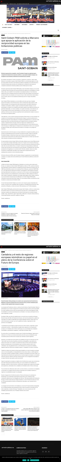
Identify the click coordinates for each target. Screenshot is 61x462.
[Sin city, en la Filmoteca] (44, 69)
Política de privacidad (35, 460)
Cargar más (50, 80)
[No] (59, 458)
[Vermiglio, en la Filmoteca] (44, 58)
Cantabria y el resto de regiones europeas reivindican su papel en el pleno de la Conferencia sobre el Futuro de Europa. (9, 214)
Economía (5, 33)
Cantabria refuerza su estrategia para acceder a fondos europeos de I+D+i (20, 232)
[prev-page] (2, 239)
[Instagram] (46, 452)
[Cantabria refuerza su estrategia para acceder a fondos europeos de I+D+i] (20, 226)
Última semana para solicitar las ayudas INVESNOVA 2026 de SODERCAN (6, 232)
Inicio (2, 33)
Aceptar (24, 460)
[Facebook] (57, 3)
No (28, 460)
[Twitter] (59, 3)
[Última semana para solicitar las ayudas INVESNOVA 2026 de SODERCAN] (7, 226)
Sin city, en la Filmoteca (52, 67)
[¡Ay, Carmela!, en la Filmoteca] (44, 63)
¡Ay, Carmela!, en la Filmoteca (53, 61)
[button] (58, 30)
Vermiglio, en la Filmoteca (53, 56)
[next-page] (4, 239)
